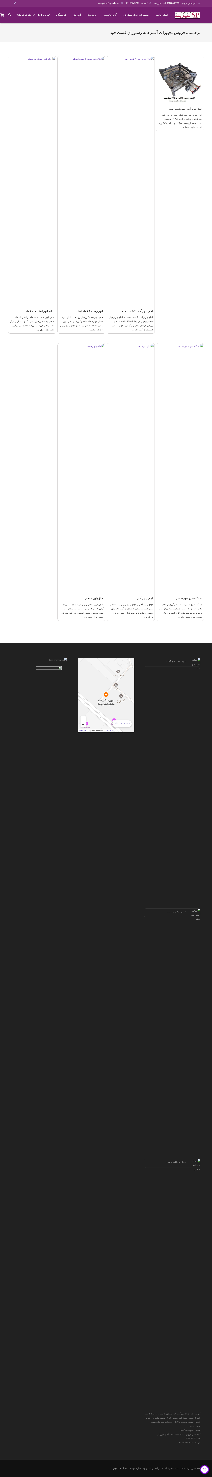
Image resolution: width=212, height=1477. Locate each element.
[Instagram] (30, 3)
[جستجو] (9, 15)
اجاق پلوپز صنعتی (94, 598)
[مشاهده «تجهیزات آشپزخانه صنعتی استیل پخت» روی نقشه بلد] (106, 695)
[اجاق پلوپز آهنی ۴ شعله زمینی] (131, 181)
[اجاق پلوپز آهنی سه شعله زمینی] (180, 80)
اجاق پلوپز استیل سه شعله (40, 311)
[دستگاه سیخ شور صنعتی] (180, 468)
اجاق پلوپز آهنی (144, 598)
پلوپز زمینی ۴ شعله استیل (90, 311)
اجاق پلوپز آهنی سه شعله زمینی (185, 108)
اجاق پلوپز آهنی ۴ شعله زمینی (137, 311)
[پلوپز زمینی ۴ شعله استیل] (81, 181)
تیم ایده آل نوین (120, 1468)
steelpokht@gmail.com (109, 3)
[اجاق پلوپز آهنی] (131, 468)
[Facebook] (21, 3)
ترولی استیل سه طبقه (176, 911)
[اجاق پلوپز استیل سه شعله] (32, 181)
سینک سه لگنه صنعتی (176, 1162)
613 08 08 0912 (24, 15)
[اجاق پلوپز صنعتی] (81, 468)
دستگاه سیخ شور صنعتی (188, 598)
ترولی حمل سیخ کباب (176, 661)
